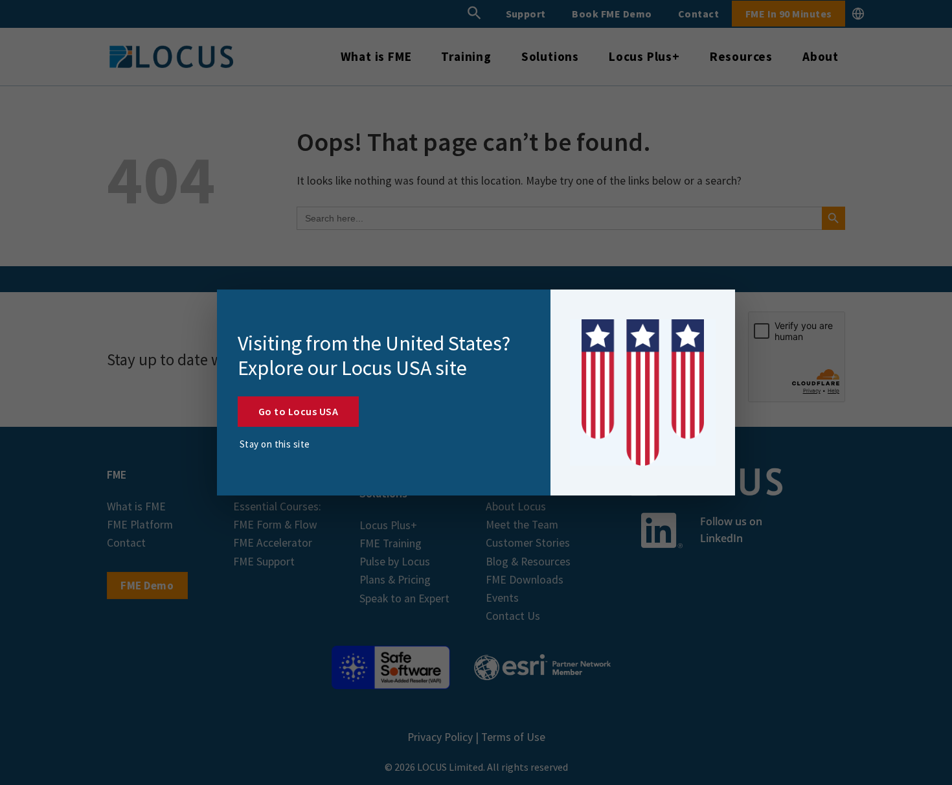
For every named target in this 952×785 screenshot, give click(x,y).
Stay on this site (275, 444)
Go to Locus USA (298, 411)
